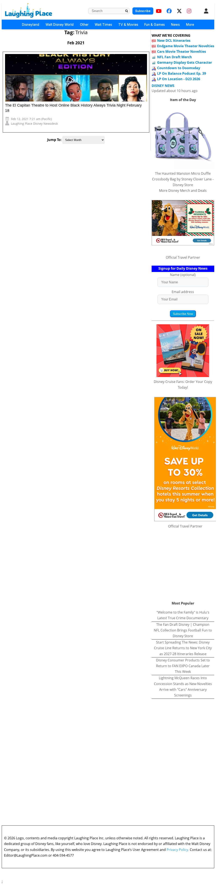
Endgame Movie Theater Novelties (185, 46)
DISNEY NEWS (163, 86)
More (190, 25)
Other (84, 25)
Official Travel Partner (183, 257)
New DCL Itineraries (173, 40)
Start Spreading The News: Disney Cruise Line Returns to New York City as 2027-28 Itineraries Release (183, 648)
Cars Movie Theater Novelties (181, 51)
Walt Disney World (60, 25)
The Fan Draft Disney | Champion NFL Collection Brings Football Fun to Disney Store (183, 630)
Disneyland (30, 25)
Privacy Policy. (178, 849)
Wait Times (103, 25)
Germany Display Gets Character (184, 62)
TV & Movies (128, 25)
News (175, 25)
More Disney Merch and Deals (183, 190)
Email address (183, 291)
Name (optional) (183, 274)
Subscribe (143, 11)
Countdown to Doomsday (178, 68)
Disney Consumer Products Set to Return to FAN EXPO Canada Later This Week (183, 666)
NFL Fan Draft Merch (174, 57)
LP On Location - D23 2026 (178, 79)
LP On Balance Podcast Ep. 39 (181, 73)
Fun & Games (154, 25)
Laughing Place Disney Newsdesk (34, 124)
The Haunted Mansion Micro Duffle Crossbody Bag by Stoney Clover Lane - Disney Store (183, 179)
